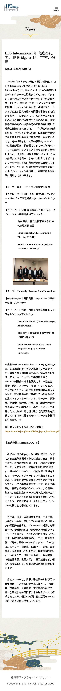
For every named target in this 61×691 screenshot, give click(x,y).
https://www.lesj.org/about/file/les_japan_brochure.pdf (32, 431)
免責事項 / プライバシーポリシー (30, 677)
